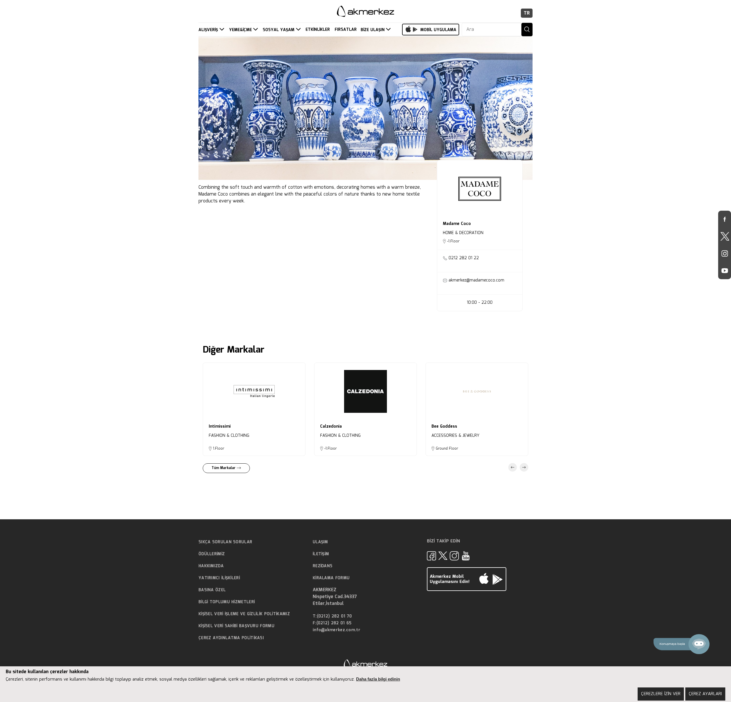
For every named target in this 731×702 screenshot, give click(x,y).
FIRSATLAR (346, 30)
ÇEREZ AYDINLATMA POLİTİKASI (231, 638)
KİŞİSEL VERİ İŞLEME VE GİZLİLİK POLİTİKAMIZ (244, 614)
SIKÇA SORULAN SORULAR (225, 542)
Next (524, 467)
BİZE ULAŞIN (373, 30)
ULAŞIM (320, 542)
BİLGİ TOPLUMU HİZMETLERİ (226, 602)
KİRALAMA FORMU (331, 578)
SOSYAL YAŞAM (279, 30)
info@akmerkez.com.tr (336, 630)
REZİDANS (322, 566)
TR (527, 13)
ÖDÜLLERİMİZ (211, 554)
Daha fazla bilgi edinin (378, 679)
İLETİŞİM (321, 554)
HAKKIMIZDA (211, 566)
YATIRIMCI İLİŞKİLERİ (219, 578)
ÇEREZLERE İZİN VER (660, 694)
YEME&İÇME (241, 30)
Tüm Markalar (224, 468)
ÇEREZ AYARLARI (705, 694)
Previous (512, 467)
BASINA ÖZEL (212, 590)
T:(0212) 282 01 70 (332, 616)
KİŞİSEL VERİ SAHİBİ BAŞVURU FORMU (236, 626)
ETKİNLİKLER (318, 30)
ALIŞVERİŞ (208, 30)
